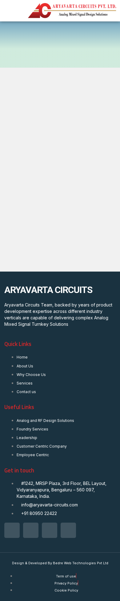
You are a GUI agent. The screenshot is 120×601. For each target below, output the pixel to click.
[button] (12, 10)
